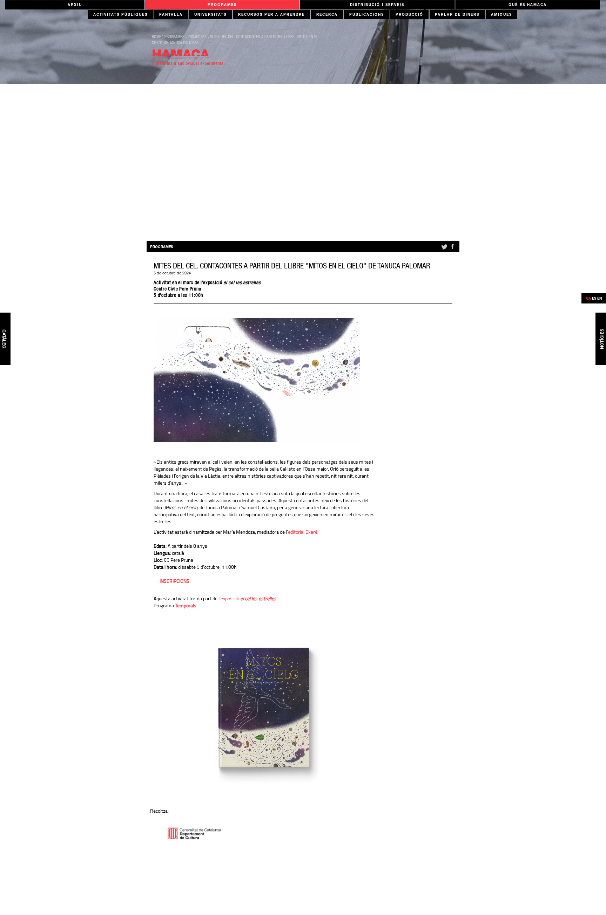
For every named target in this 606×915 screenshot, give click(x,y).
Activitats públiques (120, 15)
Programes (222, 5)
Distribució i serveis (377, 5)
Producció (409, 15)
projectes (197, 37)
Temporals (185, 606)
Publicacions (366, 15)
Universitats (210, 15)
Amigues (501, 15)
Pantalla (171, 15)
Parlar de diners (457, 15)
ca (588, 299)
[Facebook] (452, 249)
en (599, 299)
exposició (248, 599)
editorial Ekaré (302, 532)
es (594, 299)
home (156, 37)
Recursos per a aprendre (271, 15)
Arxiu (75, 5)
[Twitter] (443, 249)
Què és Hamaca (528, 5)
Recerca (327, 15)
